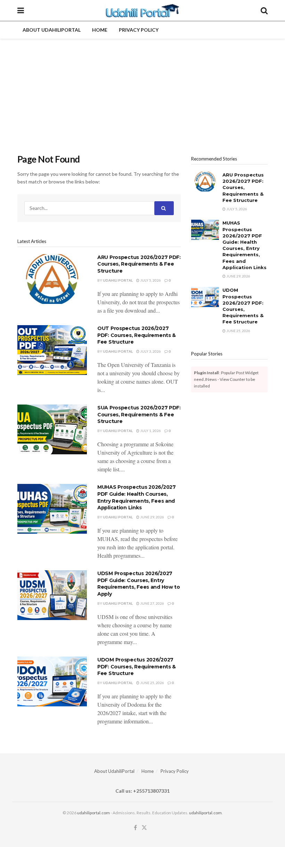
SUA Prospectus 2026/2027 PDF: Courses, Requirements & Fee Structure (139, 414)
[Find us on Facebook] (135, 828)
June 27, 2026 (151, 603)
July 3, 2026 (150, 351)
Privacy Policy (138, 30)
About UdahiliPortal (52, 30)
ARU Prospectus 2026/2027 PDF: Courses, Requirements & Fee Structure (139, 264)
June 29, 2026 (151, 517)
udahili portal (118, 280)
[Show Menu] (20, 10)
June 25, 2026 (151, 683)
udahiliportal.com (93, 812)
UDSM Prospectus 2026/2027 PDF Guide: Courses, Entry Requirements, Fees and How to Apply (138, 583)
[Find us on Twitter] (144, 828)
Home (99, 30)
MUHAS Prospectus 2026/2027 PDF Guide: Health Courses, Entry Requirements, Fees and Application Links (136, 497)
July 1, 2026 (150, 431)
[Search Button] (264, 10)
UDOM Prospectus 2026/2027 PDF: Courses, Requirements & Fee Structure (136, 666)
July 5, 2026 (150, 280)
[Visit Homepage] (142, 10)
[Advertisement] (142, 91)
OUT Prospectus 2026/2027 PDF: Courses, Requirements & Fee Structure (136, 335)
